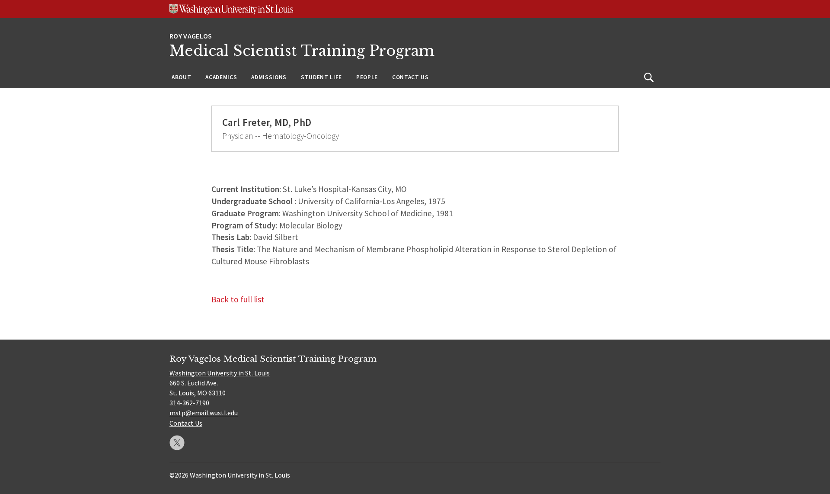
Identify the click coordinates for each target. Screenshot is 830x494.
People (367, 77)
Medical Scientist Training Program (301, 51)
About (181, 77)
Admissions (269, 77)
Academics (221, 77)
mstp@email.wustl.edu (203, 412)
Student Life (321, 77)
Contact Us (410, 77)
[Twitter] (177, 442)
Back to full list (238, 299)
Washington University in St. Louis (219, 373)
